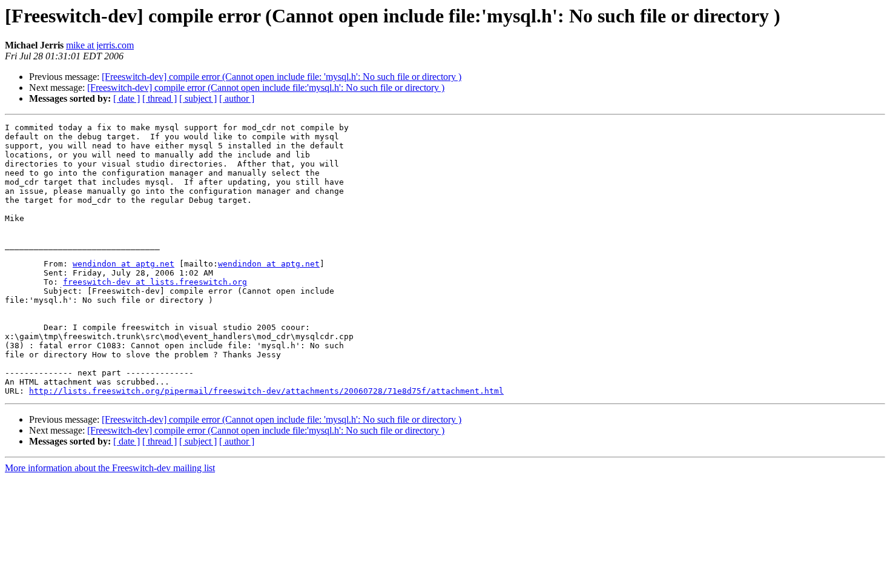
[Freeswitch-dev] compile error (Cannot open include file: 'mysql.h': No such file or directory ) (281, 76)
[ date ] (126, 98)
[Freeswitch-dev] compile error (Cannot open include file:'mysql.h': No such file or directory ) (265, 87)
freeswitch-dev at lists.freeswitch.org (155, 281)
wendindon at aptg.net (123, 263)
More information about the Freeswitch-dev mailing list (110, 468)
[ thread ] (159, 98)
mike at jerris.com (100, 45)
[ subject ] (198, 98)
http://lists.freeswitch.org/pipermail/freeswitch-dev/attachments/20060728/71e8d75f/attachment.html (266, 390)
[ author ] (236, 98)
